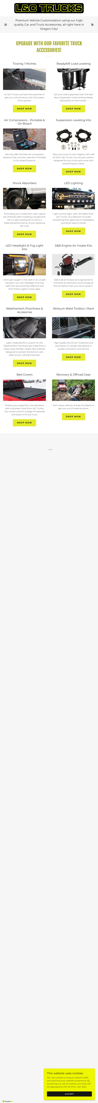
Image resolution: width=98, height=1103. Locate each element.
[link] (49, 8)
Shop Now (24, 109)
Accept (69, 1094)
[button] (5, 24)
